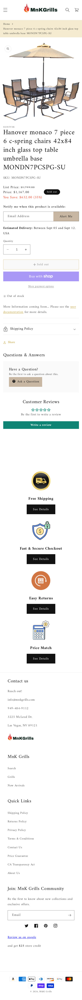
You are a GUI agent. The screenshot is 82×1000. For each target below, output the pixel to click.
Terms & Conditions (21, 838)
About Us (14, 873)
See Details (41, 509)
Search (12, 768)
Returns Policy (17, 821)
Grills (11, 777)
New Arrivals (16, 785)
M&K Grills (45, 992)
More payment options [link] (41, 286)
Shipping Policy (18, 813)
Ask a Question (27, 381)
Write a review (41, 425)
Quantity (8, 241)
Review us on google (22, 937)
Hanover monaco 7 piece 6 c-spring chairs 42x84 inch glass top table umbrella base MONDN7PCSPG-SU (40, 31)
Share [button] (11, 342)
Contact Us (15, 847)
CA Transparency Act (21, 864)
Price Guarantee (18, 856)
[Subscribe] (69, 915)
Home (6, 24)
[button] (5, 9)
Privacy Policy (17, 830)
